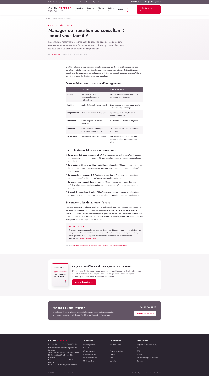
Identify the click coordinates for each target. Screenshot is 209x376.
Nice (111, 357)
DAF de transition (89, 348)
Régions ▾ (101, 9)
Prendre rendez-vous (145, 313)
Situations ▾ (90, 9)
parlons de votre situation (88, 238)
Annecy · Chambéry (117, 351)
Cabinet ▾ (111, 9)
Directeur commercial (90, 357)
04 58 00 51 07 (136, 2)
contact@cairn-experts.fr (152, 2)
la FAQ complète (103, 245)
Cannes (112, 354)
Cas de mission (142, 348)
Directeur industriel (89, 354)
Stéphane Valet (56, 54)
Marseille (113, 361)
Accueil (48, 18)
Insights (120, 9)
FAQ (138, 351)
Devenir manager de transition (147, 357)
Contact (139, 361)
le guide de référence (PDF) (118, 245)
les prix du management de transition (85, 245)
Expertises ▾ (79, 9)
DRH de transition (89, 351)
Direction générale (89, 344)
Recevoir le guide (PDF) (84, 282)
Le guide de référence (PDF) (147, 344)
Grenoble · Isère (115, 344)
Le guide (129, 9)
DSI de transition (88, 361)
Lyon (111, 348)
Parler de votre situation (146, 9)
